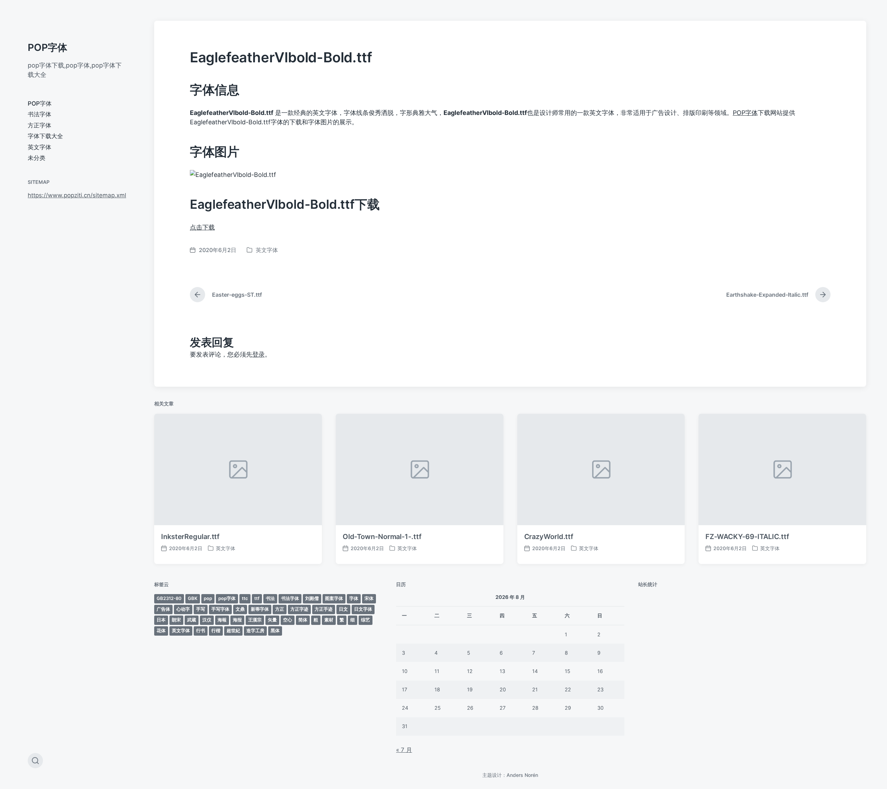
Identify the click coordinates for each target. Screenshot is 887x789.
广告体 (163, 609)
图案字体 (334, 598)
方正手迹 (324, 609)
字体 (353, 598)
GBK (192, 598)
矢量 (272, 619)
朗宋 (176, 619)
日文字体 (363, 609)
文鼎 (240, 609)
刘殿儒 (312, 598)
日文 (343, 609)
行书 (200, 630)
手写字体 (220, 609)
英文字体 (39, 147)
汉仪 (206, 619)
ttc (245, 598)
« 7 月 (404, 749)
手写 (200, 609)
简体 (302, 619)
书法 (270, 598)
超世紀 (233, 630)
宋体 (369, 598)
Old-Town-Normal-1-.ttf (382, 536)
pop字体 (227, 598)
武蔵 (191, 619)
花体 (161, 630)
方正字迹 (299, 609)
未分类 (36, 157)
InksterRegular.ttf (190, 536)
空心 (287, 619)
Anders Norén (522, 775)
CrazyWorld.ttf (549, 536)
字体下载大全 (45, 136)
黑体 (275, 630)
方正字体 (39, 125)
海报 (237, 619)
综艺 (365, 619)
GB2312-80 (169, 598)
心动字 (183, 609)
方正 (279, 609)
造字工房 (255, 630)
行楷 (215, 630)
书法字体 (39, 114)
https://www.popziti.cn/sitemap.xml (77, 195)
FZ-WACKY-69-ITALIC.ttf (747, 536)
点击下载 (202, 227)
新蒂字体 (260, 609)
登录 (258, 354)
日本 (161, 619)
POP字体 (47, 47)
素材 (328, 619)
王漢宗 (255, 619)
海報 (222, 619)
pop (208, 598)
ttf (257, 598)
